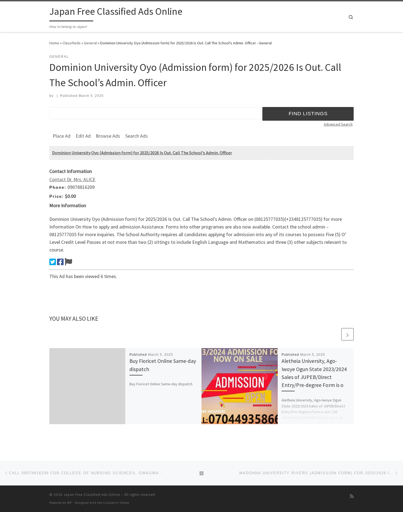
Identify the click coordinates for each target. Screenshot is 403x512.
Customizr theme (116, 503)
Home (54, 43)
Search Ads (136, 136)
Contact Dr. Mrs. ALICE (72, 179)
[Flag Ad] (68, 262)
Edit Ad (83, 136)
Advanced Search (338, 124)
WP (69, 503)
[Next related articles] (347, 334)
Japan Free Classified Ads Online (92, 494)
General (90, 43)
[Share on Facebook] (60, 262)
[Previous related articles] (334, 334)
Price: (56, 196)
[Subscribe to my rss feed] (352, 496)
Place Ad (61, 136)
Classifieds (72, 43)
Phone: (57, 187)
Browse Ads (108, 136)
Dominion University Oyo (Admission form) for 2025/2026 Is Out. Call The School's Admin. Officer (142, 152)
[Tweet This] (52, 262)
